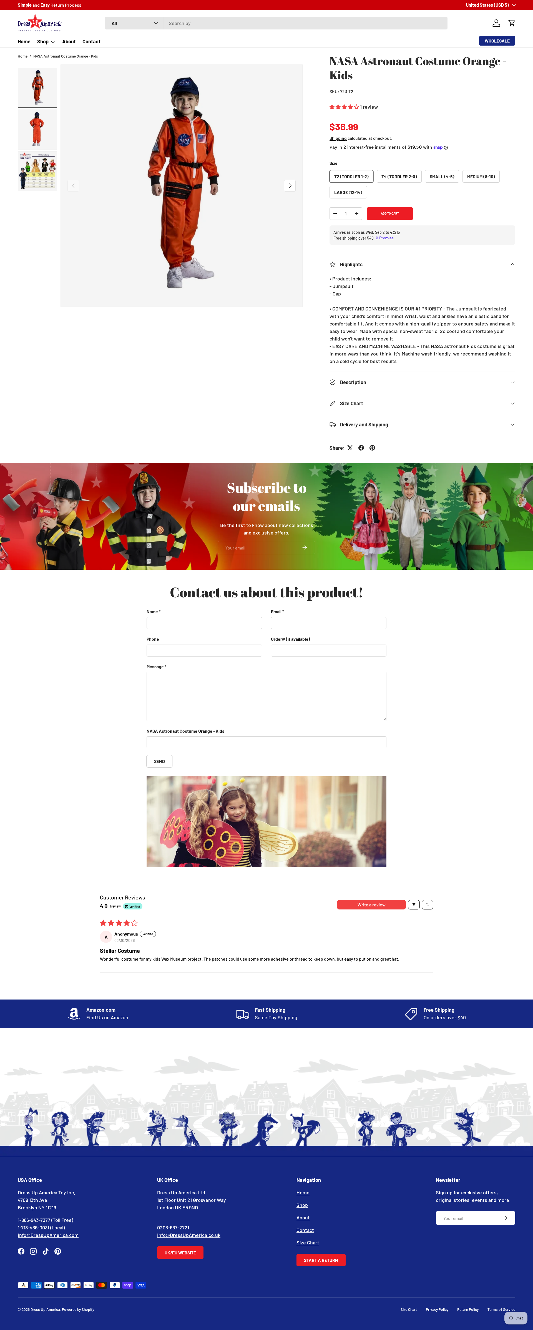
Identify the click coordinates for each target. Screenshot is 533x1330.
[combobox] (276, 23)
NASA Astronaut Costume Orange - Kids (65, 56)
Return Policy (468, 1309)
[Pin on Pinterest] (372, 447)
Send (159, 761)
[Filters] (414, 904)
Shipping (338, 138)
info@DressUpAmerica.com (48, 1235)
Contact (91, 41)
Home (24, 41)
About (69, 41)
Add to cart (390, 213)
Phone (153, 639)
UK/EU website (180, 1252)
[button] (512, 23)
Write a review (372, 904)
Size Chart (307, 1242)
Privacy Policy (437, 1309)
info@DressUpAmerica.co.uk (188, 1235)
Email (276, 611)
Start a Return (321, 1260)
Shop (43, 41)
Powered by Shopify (78, 1309)
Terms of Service (501, 1309)
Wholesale (497, 40)
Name (152, 611)
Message (155, 666)
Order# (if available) (290, 639)
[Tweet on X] (350, 447)
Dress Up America (45, 1309)
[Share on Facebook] (361, 447)
